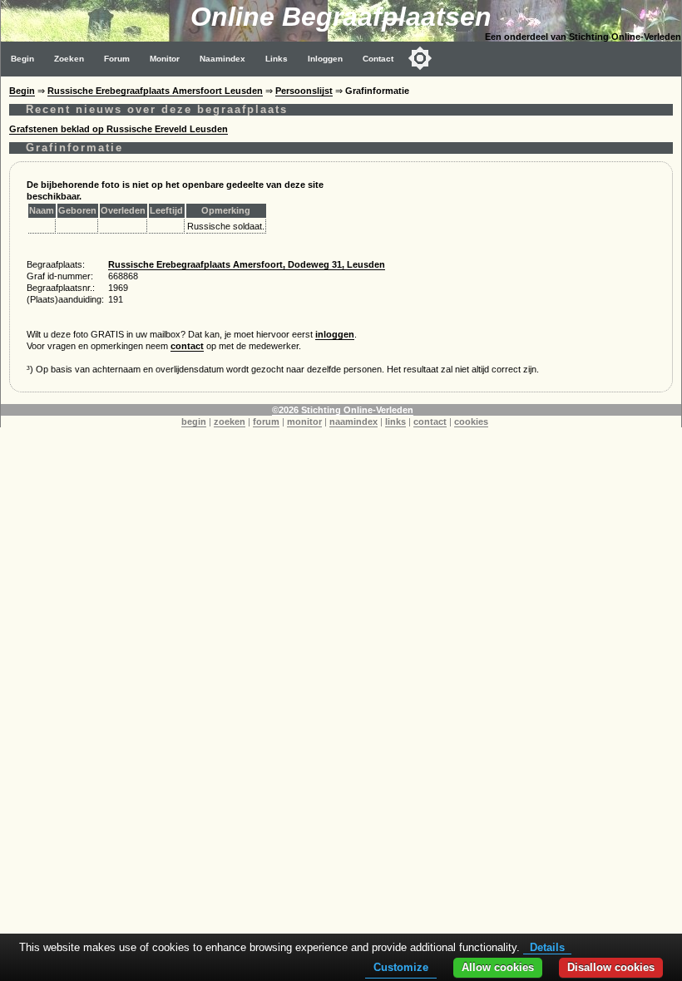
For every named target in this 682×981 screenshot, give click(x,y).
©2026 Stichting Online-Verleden (342, 410)
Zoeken (69, 58)
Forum (117, 58)
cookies (471, 421)
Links (276, 58)
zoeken (229, 421)
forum (266, 421)
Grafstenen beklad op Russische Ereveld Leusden (118, 129)
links (395, 421)
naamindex (353, 421)
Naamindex (222, 58)
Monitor (165, 58)
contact (187, 346)
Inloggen (325, 58)
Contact (378, 58)
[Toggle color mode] (420, 58)
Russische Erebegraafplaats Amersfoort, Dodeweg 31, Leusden (246, 264)
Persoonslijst (304, 91)
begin (193, 421)
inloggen (334, 334)
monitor (304, 421)
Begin (22, 58)
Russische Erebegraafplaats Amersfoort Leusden (155, 91)
